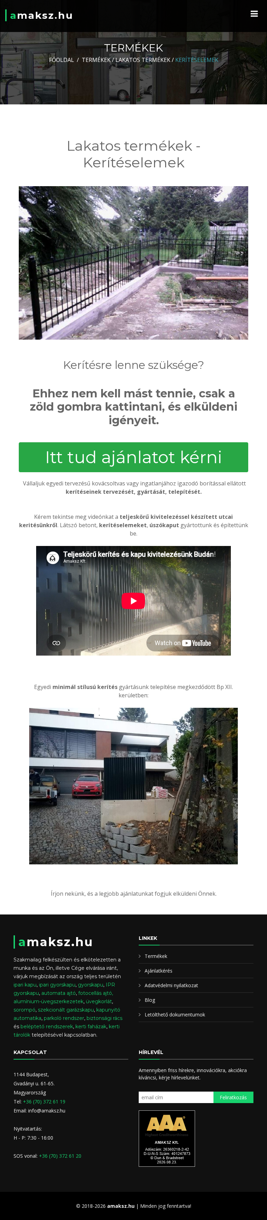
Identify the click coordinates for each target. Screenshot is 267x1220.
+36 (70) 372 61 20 (60, 1155)
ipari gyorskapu (57, 985)
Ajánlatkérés (158, 970)
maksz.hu (41, 15)
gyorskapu (90, 985)
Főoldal (61, 60)
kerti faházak (90, 1026)
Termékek (156, 956)
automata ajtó (58, 993)
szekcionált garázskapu (66, 1010)
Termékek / (98, 60)
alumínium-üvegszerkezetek (48, 1001)
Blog (150, 1000)
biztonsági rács (104, 1018)
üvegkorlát (99, 1001)
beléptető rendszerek (47, 1026)
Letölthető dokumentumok (175, 1014)
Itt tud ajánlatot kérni (133, 457)
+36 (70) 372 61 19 (44, 1101)
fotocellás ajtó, (95, 993)
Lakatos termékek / (144, 60)
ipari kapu (25, 985)
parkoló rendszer (64, 1018)
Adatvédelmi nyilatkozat (171, 985)
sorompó (24, 1010)
